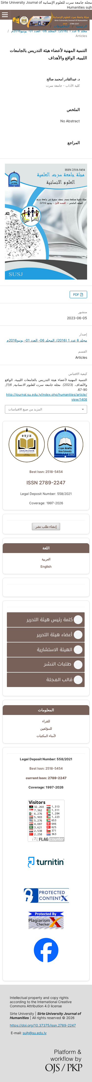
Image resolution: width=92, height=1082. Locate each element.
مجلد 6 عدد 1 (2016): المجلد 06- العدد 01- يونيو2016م (49, 31)
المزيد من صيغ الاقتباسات (25, 409)
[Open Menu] (5, 15)
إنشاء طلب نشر (46, 527)
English (46, 566)
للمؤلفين (46, 728)
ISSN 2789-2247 (46, 483)
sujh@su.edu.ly (35, 1033)
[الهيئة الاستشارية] (46, 649)
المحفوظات (61, 26)
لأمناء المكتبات (46, 736)
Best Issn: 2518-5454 (46, 472)
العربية (46, 559)
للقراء (46, 721)
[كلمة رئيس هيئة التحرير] (46, 619)
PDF (76, 294)
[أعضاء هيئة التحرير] (46, 634)
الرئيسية (81, 26)
